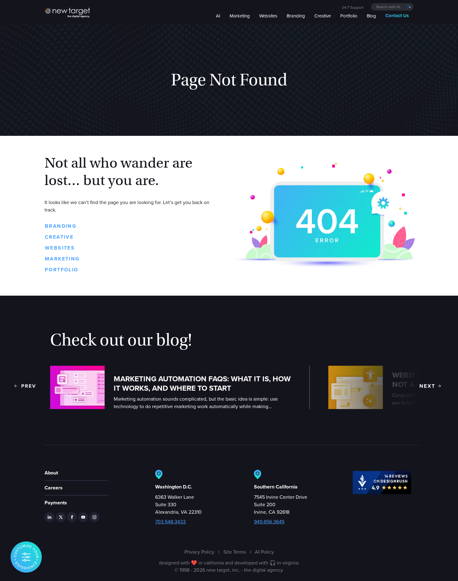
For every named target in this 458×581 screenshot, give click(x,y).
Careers (54, 487)
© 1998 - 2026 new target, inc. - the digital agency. (229, 569)
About (51, 472)
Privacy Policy (199, 551)
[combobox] (392, 7)
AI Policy (264, 551)
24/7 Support (353, 7)
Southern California (276, 486)
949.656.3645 (269, 521)
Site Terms (234, 551)
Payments (56, 502)
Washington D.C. (173, 486)
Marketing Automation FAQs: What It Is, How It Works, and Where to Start (202, 383)
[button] (25, 386)
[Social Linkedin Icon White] (50, 517)
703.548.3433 (170, 521)
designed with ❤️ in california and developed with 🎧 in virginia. (229, 562)
